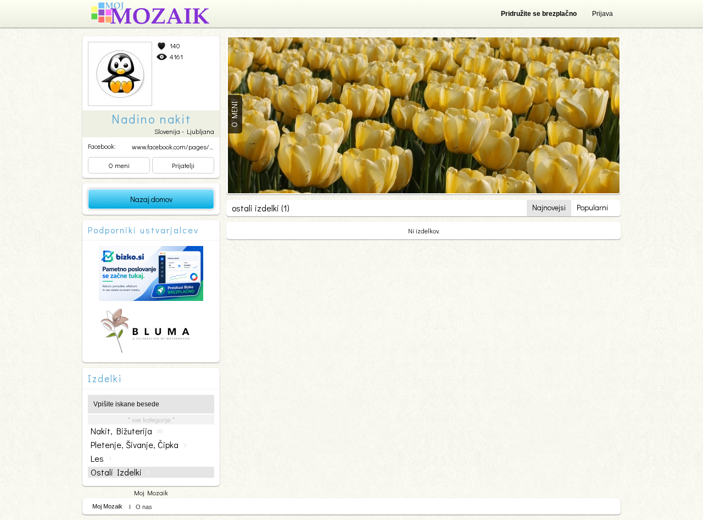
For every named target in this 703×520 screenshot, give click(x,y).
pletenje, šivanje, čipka (139, 444)
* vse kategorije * (151, 419)
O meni (119, 165)
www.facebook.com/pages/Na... (176, 146)
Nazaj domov (151, 199)
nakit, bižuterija (127, 431)
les (101, 458)
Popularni (592, 207)
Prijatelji (183, 165)
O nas (144, 507)
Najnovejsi (549, 207)
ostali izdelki (120, 472)
